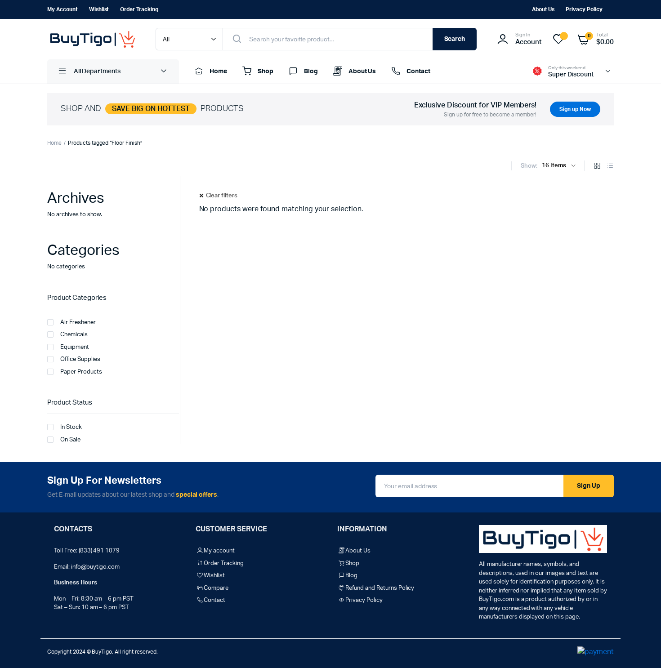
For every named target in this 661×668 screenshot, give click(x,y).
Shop (265, 71)
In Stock (71, 427)
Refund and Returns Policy (379, 588)
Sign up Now (575, 109)
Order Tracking (139, 9)
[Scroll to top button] (641, 648)
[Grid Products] (597, 166)
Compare (216, 588)
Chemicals (74, 335)
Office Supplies (80, 359)
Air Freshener (78, 322)
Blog (311, 71)
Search (454, 39)
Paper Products (81, 372)
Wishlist (99, 9)
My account (62, 9)
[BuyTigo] (92, 39)
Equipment (74, 347)
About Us (543, 9)
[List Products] (610, 166)
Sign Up (588, 486)
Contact (418, 71)
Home (218, 71)
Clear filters (222, 196)
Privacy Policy (584, 9)
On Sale (70, 440)
